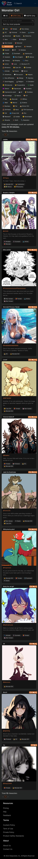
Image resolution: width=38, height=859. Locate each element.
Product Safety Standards (13, 836)
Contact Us (7, 849)
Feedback (7, 815)
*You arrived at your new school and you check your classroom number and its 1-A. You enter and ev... (18, 293)
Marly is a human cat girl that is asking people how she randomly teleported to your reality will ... (18, 630)
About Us (7, 845)
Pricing (6, 808)
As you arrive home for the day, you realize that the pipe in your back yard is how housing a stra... (18, 573)
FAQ (4, 812)
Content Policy (9, 825)
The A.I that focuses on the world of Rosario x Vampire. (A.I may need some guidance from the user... (18, 236)
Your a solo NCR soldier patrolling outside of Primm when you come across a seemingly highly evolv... (19, 515)
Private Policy (8, 832)
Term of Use (8, 829)
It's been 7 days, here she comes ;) (14, 181)
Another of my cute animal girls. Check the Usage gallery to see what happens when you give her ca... (19, 403)
